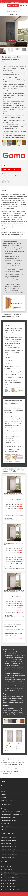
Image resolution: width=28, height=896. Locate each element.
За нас (3, 786)
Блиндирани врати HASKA (8, 820)
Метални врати (5, 823)
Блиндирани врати (6, 809)
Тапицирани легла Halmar (8, 886)
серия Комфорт (5, 826)
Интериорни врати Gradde (8, 840)
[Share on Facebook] (5, 181)
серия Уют (4, 829)
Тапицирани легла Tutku (7, 883)
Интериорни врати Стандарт (9, 854)
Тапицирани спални (6, 869)
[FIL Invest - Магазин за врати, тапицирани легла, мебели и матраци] (13, 5)
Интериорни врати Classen (8, 837)
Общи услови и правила (7, 800)
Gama (6, 178)
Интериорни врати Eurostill (8, 843)
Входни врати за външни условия (10, 811)
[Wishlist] (21, 5)
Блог (2, 788)
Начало (5, 10)
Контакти (3, 797)
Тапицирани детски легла (8, 872)
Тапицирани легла (6, 866)
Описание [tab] (4, 190)
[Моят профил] (23, 5)
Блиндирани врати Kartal (8, 817)
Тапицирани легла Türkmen (8, 880)
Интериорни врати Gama (14, 11)
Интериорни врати (18, 10)
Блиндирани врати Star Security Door (11, 814)
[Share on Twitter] (8, 181)
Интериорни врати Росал (8, 857)
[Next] (27, 51)
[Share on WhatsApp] (3, 181)
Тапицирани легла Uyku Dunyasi (10, 889)
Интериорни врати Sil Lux (8, 852)
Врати (10, 10)
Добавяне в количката (11, 169)
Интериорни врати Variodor (8, 846)
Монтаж (3, 791)
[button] (2, 5)
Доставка (3, 794)
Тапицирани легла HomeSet (9, 875)
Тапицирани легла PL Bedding (9, 877)
